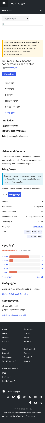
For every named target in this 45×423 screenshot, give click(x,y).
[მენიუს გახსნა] (41, 3)
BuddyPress (8, 381)
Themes (27, 333)
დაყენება (9, 94)
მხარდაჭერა (10, 113)
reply (40, 232)
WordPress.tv (9, 361)
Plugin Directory (8, 10)
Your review (7, 277)
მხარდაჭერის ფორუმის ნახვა (15, 294)
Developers (7, 357)
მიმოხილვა (10, 89)
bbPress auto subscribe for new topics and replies (18, 62)
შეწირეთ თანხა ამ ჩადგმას (14, 315)
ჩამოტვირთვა (9, 74)
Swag (27, 361)
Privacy (5, 341)
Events (27, 353)
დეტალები (9, 83)
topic (40, 236)
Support (5, 353)
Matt (5, 373)
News (4, 333)
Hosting (5, 337)
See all (40, 277)
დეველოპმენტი (11, 100)
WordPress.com (10, 369)
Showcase (28, 329)
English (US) (38, 226)
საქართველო (14, 391)
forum (34, 232)
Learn (4, 349)
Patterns (27, 341)
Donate (28, 357)
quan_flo (13, 67)
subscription (32, 236)
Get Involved (29, 349)
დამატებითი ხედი (12, 106)
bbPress (27, 232)
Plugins (27, 337)
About (4, 329)
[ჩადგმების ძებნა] (26, 18)
